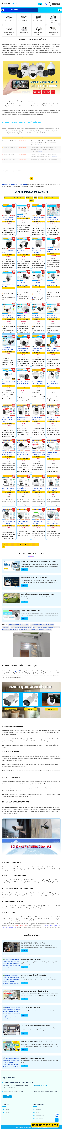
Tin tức (37, 1112)
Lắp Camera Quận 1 (9, 1078)
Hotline (45, 1125)
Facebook (7, 1109)
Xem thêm (24, 569)
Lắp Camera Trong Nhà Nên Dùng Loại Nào (35, 1025)
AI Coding (53, 197)
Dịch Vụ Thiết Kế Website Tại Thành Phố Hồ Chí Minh (38, 561)
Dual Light (13, 197)
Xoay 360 (40, 197)
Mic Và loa (6, 197)
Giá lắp (40, 151)
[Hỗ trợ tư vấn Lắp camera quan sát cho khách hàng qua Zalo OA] (57, 1115)
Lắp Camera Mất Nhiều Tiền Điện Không (34, 991)
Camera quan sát (40, 1115)
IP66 (58, 197)
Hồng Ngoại (22, 197)
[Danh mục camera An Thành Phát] (60, 10)
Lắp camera (9, 4)
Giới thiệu (38, 1109)
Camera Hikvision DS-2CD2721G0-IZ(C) (19, 624)
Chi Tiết (39, 144)
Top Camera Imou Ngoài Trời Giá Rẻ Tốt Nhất (36, 1042)
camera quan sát (15, 671)
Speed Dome (46, 197)
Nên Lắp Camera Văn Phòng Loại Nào (33, 975)
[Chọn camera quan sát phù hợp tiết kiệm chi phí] (59, 24)
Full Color (28, 197)
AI (32, 197)
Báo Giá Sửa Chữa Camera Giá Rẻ (32, 959)
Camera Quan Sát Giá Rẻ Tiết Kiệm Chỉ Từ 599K (14, 184)
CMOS (35, 197)
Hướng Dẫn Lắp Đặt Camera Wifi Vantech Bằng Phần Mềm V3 (35, 629)
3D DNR (31, 200)
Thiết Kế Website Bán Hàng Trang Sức (34, 578)
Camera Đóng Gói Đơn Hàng (30, 610)
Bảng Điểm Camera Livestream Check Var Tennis (37, 594)
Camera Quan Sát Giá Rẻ (31, 39)
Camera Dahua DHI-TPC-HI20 (10, 629)
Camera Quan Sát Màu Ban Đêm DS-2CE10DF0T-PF (46, 627)
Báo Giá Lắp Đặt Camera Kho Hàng (33, 943)
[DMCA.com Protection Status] (7, 1096)
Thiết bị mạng (39, 1118)
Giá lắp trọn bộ (53, 156)
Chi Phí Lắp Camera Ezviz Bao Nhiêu (33, 1058)
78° (17, 197)
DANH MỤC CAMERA (11, 10)
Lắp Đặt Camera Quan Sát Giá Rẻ (31, 192)
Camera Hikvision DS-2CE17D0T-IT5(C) (21, 627)
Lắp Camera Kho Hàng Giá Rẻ (31, 1007)
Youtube (7, 1112)
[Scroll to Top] (56, 1120)
